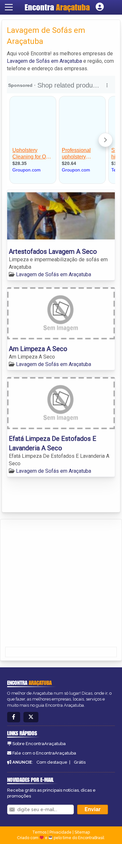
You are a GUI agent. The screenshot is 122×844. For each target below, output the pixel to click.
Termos (39, 832)
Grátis (80, 762)
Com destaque (51, 762)
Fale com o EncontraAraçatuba (44, 753)
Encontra (57, 7)
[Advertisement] (61, 584)
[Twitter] (30, 717)
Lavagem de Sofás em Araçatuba (44, 61)
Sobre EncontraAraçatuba (39, 743)
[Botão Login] (100, 7)
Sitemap (82, 832)
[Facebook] (13, 717)
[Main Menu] (8, 7)
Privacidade (60, 832)
